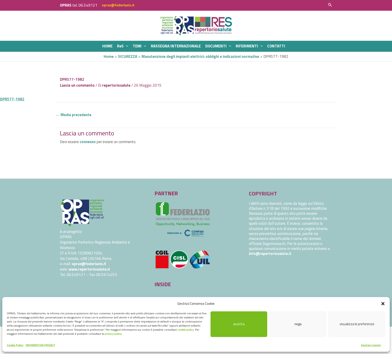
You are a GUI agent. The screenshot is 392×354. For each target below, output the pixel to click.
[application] (126, 46)
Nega (297, 324)
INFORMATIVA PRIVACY (40, 345)
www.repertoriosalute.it (89, 269)
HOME (107, 46)
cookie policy (186, 329)
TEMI (137, 46)
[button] (383, 303)
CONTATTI (276, 46)
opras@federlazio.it (118, 5)
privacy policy (113, 334)
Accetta (239, 324)
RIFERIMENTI (247, 46)
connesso (88, 142)
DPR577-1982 (12, 99)
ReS (120, 46)
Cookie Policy (15, 345)
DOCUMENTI (216, 46)
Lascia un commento (77, 85)
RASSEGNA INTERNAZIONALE (176, 46)
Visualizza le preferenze (357, 324)
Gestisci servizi (371, 345)
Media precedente (73, 115)
